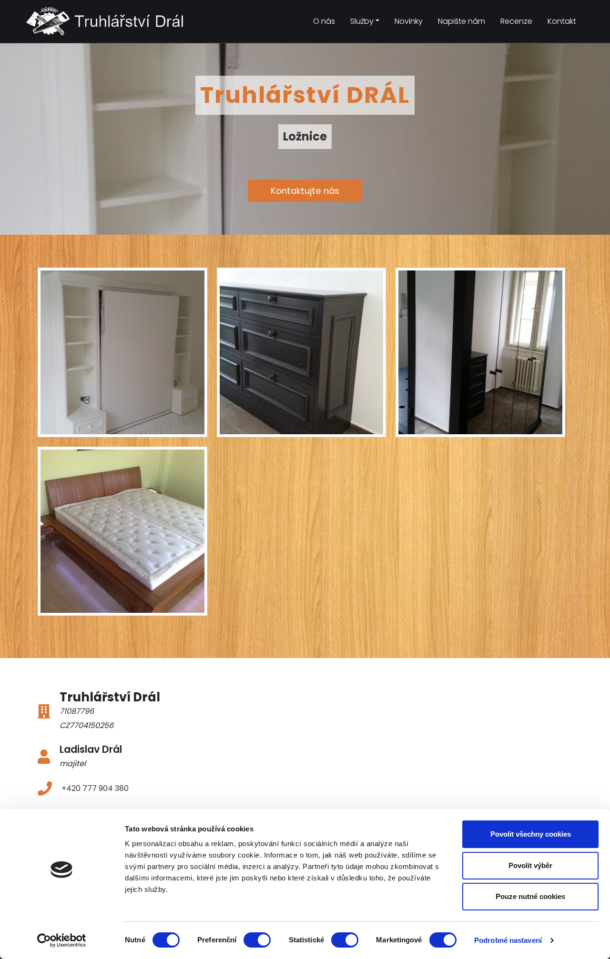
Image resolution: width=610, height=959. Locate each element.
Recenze (516, 21)
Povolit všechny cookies (530, 834)
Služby (362, 21)
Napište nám (461, 21)
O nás (324, 21)
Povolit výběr (530, 865)
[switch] (257, 940)
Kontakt (562, 21)
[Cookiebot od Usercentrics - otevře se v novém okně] (61, 940)
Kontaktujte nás (305, 191)
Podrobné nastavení (508, 940)
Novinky (409, 21)
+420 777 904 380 (95, 788)
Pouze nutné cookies (530, 896)
